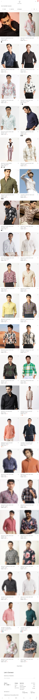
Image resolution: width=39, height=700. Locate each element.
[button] (18, 13)
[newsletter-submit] (34, 678)
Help (15, 686)
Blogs (34, 684)
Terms (34, 686)
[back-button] (1, 1)
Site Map (33, 688)
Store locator (22, 689)
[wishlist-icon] (35, 1)
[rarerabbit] (19, 2)
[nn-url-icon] (23, 698)
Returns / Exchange (23, 686)
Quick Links (22, 683)
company (16, 683)
